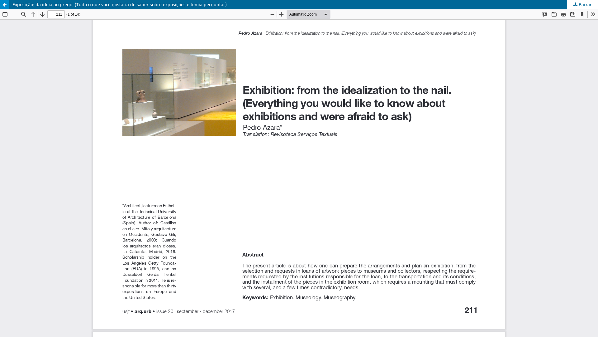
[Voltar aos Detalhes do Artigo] (4, 4)
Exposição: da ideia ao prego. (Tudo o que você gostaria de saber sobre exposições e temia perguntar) (119, 4)
